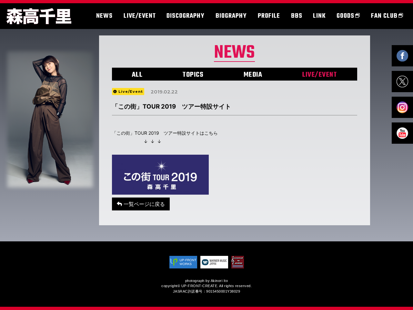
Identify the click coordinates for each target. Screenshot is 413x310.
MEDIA (253, 74)
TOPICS (192, 74)
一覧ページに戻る (143, 204)
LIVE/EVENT (319, 74)
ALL (137, 74)
